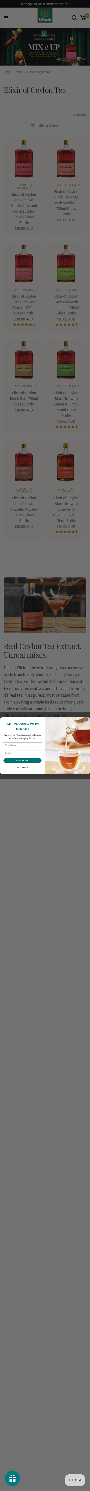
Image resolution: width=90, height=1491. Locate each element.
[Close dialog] (87, 720)
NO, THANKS (22, 767)
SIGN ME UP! (23, 760)
